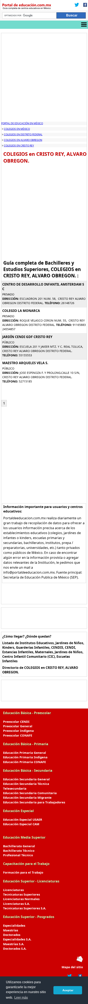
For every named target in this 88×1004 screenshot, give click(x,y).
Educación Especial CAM (21, 824)
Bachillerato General (19, 846)
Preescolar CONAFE (17, 735)
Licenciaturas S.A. (16, 904)
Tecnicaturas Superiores (21, 894)
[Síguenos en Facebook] (84, 5)
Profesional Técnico (18, 855)
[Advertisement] (44, 77)
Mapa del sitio (72, 967)
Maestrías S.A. (13, 944)
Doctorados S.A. (14, 948)
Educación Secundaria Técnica (26, 784)
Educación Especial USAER (22, 819)
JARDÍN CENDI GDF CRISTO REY (27, 337)
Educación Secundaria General (26, 779)
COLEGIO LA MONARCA (21, 310)
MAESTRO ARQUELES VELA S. (25, 363)
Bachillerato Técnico (18, 850)
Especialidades (14, 925)
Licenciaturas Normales (21, 899)
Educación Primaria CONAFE (24, 762)
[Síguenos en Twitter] (77, 5)
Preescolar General (17, 726)
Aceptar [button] (67, 990)
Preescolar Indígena (18, 731)
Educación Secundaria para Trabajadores (34, 802)
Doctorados (11, 935)
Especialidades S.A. (17, 939)
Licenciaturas (13, 890)
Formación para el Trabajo (23, 872)
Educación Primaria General (24, 753)
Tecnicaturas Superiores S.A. (24, 908)
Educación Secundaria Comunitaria (30, 793)
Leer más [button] (21, 997)
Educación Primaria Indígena (25, 757)
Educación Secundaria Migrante (27, 797)
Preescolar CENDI (16, 721)
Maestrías (10, 930)
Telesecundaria (14, 788)
